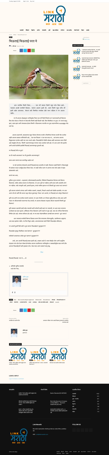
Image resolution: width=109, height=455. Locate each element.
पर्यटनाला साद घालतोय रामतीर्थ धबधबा (57, 362)
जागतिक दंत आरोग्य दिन (14, 320)
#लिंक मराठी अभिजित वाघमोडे (43, 302)
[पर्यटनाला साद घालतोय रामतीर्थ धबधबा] (59, 354)
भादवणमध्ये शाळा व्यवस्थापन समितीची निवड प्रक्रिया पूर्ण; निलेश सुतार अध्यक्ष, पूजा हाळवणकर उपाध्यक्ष (91, 59)
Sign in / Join (26, 1)
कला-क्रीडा (69, 30)
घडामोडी (21, 30)
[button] (98, 30)
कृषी (49, 30)
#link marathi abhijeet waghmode (26, 299)
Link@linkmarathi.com (42, 434)
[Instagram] (90, 1)
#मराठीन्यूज (35, 302)
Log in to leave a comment (16, 378)
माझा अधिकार (55, 30)
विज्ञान (82, 30)
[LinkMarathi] (54, 15)
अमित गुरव (14, 46)
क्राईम (87, 30)
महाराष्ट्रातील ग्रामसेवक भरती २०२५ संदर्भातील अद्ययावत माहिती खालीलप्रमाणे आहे (58, 411)
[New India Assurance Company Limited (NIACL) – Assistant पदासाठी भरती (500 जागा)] (45, 403)
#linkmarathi (38, 299)
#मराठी (30, 302)
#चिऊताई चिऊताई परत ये (61, 299)
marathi (57, 302)
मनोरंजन (62, 30)
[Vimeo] (96, 1)
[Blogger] (74, 430)
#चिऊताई (53, 299)
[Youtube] (98, 1)
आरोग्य (38, 30)
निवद (41, 252)
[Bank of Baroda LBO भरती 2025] (45, 395)
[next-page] (13, 368)
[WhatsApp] (33, 50)
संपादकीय (44, 30)
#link (15, 299)
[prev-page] (10, 368)
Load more (85, 83)
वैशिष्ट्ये (27, 30)
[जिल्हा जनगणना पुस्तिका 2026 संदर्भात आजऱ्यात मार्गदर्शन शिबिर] (76, 77)
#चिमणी (11, 302)
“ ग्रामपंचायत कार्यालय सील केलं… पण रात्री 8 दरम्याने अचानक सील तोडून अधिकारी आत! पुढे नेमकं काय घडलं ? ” (91, 51)
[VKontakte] (90, 430)
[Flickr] (82, 430)
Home (10, 34)
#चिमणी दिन (16, 302)
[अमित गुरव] (10, 46)
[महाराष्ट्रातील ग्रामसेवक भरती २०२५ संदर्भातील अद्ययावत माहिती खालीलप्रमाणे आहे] (45, 411)
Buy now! (32, 1)
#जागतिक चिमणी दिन (23, 302)
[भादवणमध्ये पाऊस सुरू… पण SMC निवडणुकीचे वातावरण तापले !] (76, 68)
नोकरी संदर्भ (76, 30)
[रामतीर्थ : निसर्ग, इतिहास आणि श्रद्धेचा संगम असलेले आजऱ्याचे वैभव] (18, 354)
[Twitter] (93, 1)
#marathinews (46, 299)
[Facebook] (87, 1)
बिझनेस (33, 30)
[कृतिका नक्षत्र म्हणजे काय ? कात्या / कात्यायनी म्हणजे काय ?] (38, 354)
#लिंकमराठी (52, 302)
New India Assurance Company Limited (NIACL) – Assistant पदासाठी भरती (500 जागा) (58, 402)
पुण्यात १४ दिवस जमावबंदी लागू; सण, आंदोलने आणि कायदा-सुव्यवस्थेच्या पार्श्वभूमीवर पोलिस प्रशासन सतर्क (26, 411)
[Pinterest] (29, 50)
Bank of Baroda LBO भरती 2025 (58, 393)
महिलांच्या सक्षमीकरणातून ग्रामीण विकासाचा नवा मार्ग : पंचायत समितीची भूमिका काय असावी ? (27, 402)
